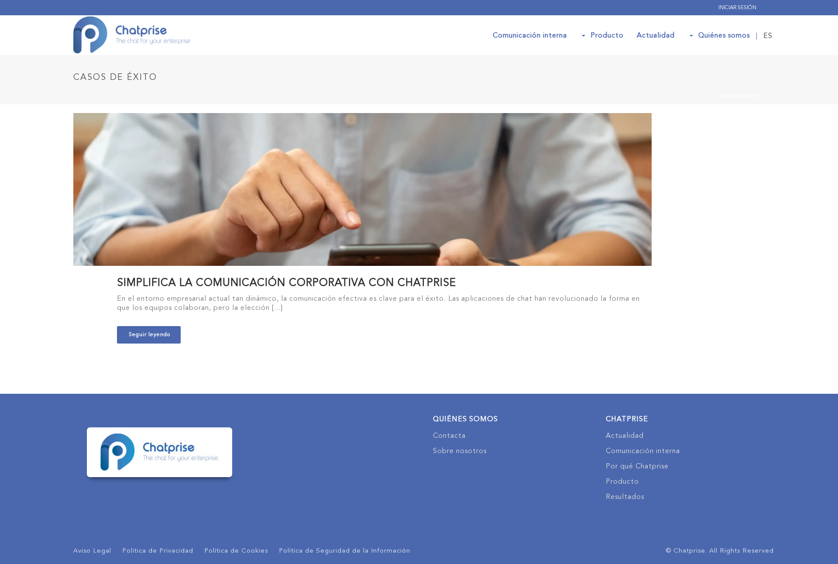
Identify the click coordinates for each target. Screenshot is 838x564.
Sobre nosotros (460, 451)
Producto (607, 35)
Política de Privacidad (157, 551)
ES (768, 36)
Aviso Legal (92, 551)
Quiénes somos (724, 35)
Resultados (625, 497)
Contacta (449, 436)
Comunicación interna (530, 35)
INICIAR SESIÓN (737, 7)
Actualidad (656, 35)
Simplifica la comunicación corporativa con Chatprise (286, 283)
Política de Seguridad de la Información (344, 551)
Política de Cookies (236, 551)
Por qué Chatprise (637, 466)
